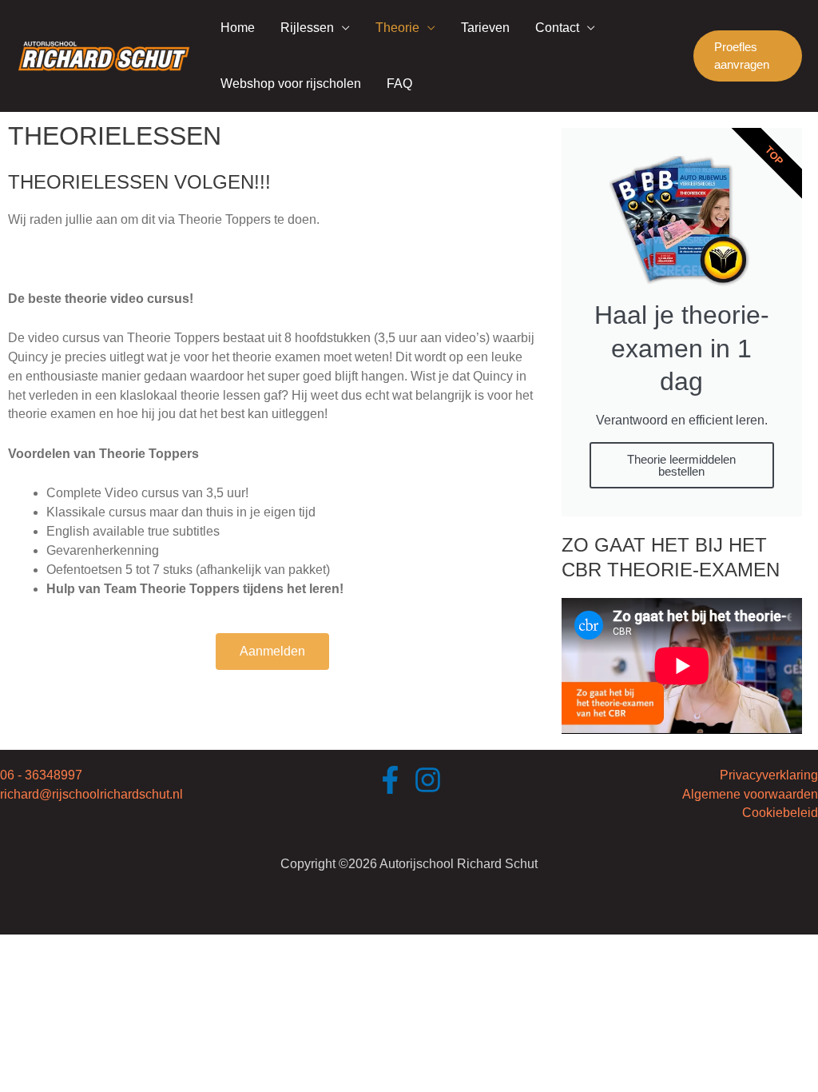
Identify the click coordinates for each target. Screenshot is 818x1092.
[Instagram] (428, 780)
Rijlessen (307, 27)
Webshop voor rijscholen (290, 83)
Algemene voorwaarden (750, 794)
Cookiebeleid (780, 812)
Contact (557, 27)
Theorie (397, 27)
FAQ (399, 83)
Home (237, 27)
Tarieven (485, 27)
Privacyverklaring (769, 775)
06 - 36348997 (41, 775)
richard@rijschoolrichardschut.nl (91, 794)
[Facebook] (390, 780)
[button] (747, 56)
